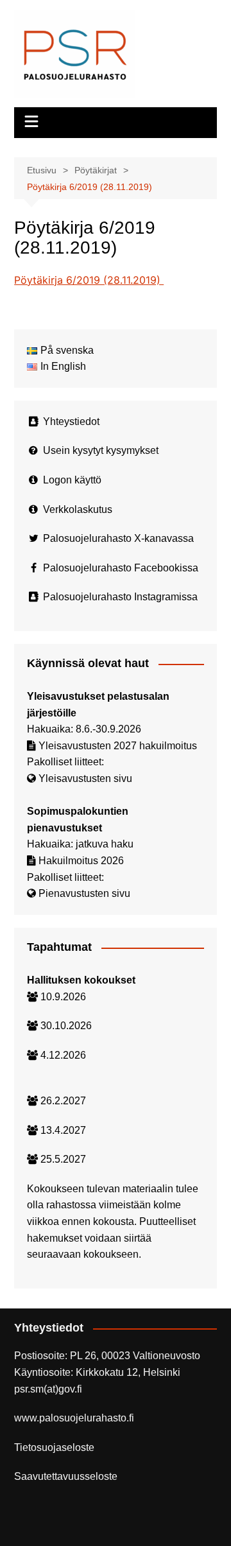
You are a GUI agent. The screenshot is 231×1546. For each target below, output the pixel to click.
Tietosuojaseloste (54, 1447)
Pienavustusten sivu (84, 893)
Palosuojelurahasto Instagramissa (120, 596)
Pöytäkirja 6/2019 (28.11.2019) (89, 280)
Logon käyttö (72, 479)
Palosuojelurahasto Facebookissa (120, 567)
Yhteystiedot (71, 421)
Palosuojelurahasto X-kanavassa (118, 538)
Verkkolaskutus (77, 509)
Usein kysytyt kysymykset (100, 450)
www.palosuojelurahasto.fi (74, 1417)
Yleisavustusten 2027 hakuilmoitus (117, 745)
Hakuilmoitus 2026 (81, 860)
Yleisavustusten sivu (85, 778)
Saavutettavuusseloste (65, 1476)
